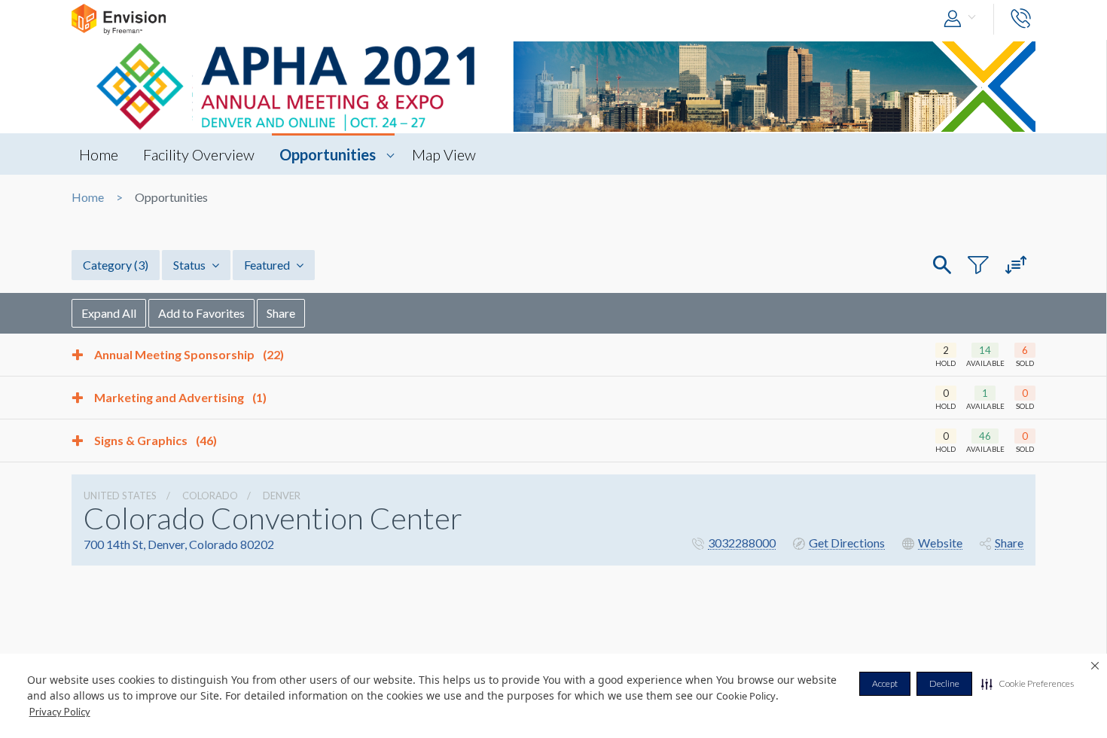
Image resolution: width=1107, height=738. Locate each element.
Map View (444, 154)
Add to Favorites (201, 313)
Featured (268, 265)
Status (190, 265)
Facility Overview (199, 154)
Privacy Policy (59, 712)
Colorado (210, 495)
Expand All (108, 313)
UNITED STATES (120, 495)
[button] (1027, 684)
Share (281, 313)
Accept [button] (885, 683)
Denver (281, 495)
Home (98, 154)
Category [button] (115, 265)
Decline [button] (944, 683)
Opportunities (327, 154)
